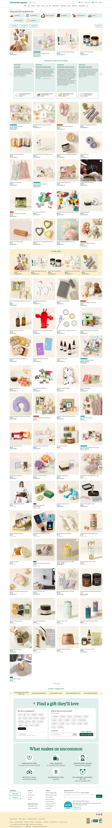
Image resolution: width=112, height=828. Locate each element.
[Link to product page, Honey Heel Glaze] (21, 550)
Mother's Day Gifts (23, 818)
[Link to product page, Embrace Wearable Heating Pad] (21, 492)
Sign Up (99, 796)
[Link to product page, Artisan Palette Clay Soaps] (21, 637)
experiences (74, 5)
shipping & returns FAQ (51, 795)
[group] (72, 722)
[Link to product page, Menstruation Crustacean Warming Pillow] (44, 319)
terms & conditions (19, 821)
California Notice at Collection (35, 824)
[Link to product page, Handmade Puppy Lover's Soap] (91, 230)
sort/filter (98, 25)
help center (15, 793)
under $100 (24, 25)
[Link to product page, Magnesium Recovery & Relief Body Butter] (68, 142)
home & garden (55, 5)
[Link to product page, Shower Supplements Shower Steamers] (91, 319)
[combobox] (52, 2)
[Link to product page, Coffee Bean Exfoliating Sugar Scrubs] (91, 521)
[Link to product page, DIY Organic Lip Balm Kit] (44, 200)
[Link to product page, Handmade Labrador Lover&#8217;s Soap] (91, 289)
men (47, 5)
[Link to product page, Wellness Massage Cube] (68, 464)
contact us (15, 797)
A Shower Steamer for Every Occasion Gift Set (47, 94)
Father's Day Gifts (13, 818)
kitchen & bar (63, 5)
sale (87, 5)
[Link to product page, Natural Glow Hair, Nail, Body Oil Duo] (91, 609)
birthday (33, 5)
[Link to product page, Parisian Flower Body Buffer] (44, 464)
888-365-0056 (28, 826)
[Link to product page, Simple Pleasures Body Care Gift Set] (21, 347)
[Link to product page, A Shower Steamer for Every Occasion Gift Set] (68, 200)
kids (50, 5)
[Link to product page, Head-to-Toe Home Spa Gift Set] (44, 434)
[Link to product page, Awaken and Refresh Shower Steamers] (68, 40)
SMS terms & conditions (29, 821)
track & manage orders (51, 792)
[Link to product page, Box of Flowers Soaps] (91, 376)
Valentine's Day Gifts (32, 818)
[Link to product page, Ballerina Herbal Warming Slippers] (68, 113)
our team (30, 797)
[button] (30, 30)
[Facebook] (97, 814)
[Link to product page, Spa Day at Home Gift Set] (91, 404)
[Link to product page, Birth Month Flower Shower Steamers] (44, 113)
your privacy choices (63, 821)
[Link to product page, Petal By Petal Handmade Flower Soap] (68, 230)
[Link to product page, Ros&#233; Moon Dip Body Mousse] (68, 637)
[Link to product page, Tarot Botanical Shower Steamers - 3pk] (91, 464)
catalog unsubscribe (50, 803)
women (42, 5)
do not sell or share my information (18, 824)
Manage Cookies (53, 821)
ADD (75, 734)
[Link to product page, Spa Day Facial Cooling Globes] (68, 521)
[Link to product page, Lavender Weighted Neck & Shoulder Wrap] (21, 404)
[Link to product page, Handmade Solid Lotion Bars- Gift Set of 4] (68, 319)
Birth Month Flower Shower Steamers (88, 94)
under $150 (34, 25)
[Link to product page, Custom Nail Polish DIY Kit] (21, 434)
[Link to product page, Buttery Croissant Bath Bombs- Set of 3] (21, 579)
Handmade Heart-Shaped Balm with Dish (68, 94)
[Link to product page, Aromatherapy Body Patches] (44, 289)
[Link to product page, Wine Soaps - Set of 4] (21, 376)
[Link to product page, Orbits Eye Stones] (91, 142)
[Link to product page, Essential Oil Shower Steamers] (21, 142)
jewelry (69, 5)
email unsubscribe (50, 799)
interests (38, 5)
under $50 (14, 25)
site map (11, 821)
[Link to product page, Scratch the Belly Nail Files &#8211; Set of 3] (21, 40)
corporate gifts (82, 5)
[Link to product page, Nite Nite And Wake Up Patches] (44, 347)
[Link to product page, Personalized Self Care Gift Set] (44, 170)
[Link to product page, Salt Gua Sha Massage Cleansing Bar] (44, 550)
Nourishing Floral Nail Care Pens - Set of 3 (25, 94)
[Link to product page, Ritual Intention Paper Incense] (91, 492)
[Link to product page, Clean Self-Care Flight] (68, 434)
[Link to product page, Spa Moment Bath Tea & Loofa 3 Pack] (68, 579)
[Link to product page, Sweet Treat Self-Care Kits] (68, 492)
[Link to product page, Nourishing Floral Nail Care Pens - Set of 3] (44, 142)
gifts (29, 5)
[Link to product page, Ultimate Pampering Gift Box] (91, 347)
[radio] (20, 714)
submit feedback (49, 806)
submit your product (33, 808)
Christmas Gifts (41, 818)
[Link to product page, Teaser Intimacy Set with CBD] (21, 319)
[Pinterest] (99, 814)
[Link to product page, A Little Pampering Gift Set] (21, 113)
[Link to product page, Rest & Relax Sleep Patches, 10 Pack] (44, 521)
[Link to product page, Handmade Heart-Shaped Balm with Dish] (44, 230)
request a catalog (50, 801)
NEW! (25, 5)
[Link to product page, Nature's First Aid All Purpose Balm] (21, 200)
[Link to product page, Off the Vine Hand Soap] (44, 579)
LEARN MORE (77, 807)
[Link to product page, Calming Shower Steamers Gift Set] (44, 40)
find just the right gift (86, 734)
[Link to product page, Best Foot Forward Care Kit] (44, 637)
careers (29, 799)
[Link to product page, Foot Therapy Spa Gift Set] (21, 464)
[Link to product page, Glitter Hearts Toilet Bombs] (91, 40)
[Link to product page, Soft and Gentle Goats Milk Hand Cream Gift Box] (21, 289)
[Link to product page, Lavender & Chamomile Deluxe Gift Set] (68, 404)
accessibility (48, 808)
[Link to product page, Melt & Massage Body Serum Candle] (68, 550)
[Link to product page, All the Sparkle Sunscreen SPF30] (91, 550)
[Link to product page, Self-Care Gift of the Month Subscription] (91, 434)
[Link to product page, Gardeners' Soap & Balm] (44, 492)
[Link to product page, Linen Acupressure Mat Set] (68, 289)
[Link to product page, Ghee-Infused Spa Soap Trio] (21, 609)
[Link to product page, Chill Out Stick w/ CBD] (68, 609)
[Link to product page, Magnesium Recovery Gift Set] (91, 637)
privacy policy (38, 821)
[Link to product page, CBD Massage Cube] (91, 200)
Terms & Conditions (85, 792)
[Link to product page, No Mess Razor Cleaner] (21, 665)
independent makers (33, 806)
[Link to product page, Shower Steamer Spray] (68, 347)
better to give (31, 795)
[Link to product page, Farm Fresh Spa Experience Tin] (68, 170)
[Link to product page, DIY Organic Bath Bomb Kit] (44, 376)
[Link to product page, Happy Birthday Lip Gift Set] (21, 521)
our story (30, 792)
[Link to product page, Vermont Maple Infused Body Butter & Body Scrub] (91, 579)
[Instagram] (101, 814)
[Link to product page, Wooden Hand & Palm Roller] (21, 230)
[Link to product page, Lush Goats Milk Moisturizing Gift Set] (44, 404)
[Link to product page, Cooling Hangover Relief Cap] (91, 170)
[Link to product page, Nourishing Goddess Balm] (44, 609)
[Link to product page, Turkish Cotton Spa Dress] (21, 170)
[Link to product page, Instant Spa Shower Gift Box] (68, 376)
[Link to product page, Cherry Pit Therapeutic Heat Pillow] (91, 113)
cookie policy (46, 821)
